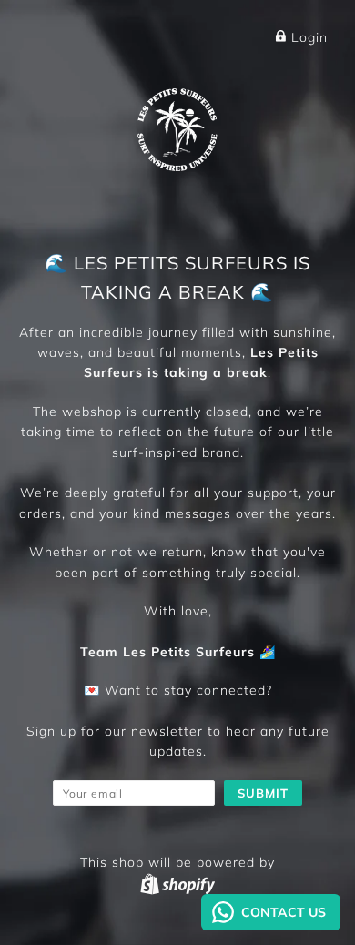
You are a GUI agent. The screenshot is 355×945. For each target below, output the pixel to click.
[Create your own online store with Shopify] (177, 884)
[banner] (177, 126)
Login (307, 37)
